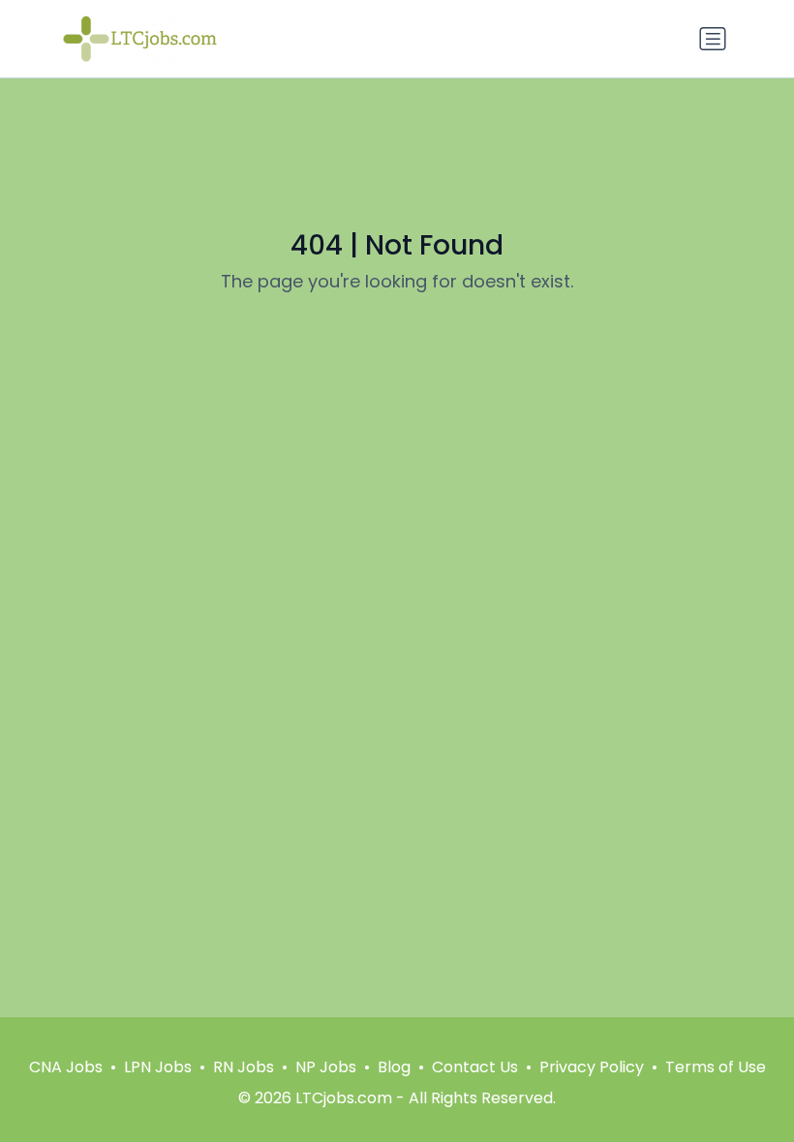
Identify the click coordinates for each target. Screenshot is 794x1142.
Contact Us (475, 1067)
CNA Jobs (66, 1067)
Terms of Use (715, 1067)
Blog (394, 1067)
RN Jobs (243, 1067)
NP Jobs (325, 1067)
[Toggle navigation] (712, 38)
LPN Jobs (158, 1067)
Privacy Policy (591, 1067)
